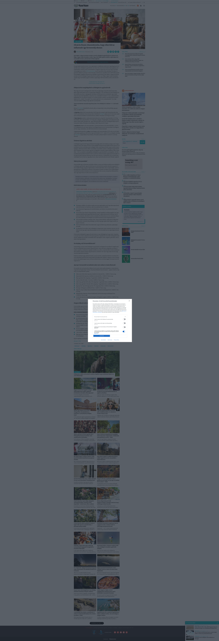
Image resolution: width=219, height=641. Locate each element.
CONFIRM (102, 335)
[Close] (130, 301)
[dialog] (110, 320)
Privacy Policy (116, 339)
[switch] (124, 319)
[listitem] (110, 316)
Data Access (110, 339)
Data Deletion (103, 339)
